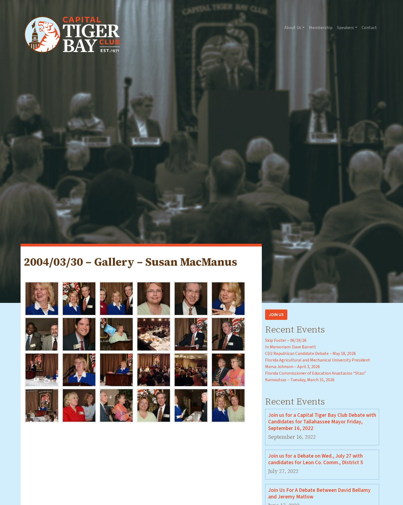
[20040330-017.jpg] (191, 370)
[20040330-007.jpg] (42, 334)
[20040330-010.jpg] (154, 334)
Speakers (345, 28)
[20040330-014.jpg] (79, 370)
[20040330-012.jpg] (228, 334)
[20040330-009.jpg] (116, 334)
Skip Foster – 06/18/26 (285, 340)
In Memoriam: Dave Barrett (290, 347)
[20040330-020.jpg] (79, 405)
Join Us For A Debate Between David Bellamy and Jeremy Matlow (319, 493)
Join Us (276, 315)
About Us (292, 28)
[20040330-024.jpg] (228, 405)
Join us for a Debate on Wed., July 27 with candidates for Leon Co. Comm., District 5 (315, 459)
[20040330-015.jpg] (116, 370)
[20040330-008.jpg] (79, 334)
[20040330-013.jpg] (42, 370)
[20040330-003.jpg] (116, 298)
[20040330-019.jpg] (42, 405)
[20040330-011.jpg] (191, 334)
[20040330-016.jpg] (154, 370)
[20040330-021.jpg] (116, 405)
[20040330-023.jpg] (191, 405)
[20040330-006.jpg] (228, 298)
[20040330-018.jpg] (228, 370)
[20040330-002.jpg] (79, 298)
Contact (369, 28)
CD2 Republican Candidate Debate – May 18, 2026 (310, 354)
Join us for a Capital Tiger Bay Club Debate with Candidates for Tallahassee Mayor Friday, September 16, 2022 (322, 421)
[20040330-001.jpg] (42, 298)
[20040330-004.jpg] (154, 298)
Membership (321, 28)
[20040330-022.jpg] (154, 405)
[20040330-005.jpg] (191, 298)
